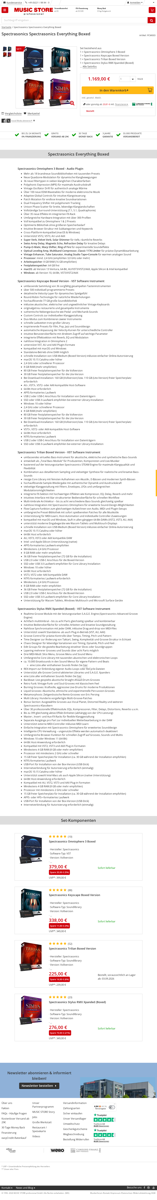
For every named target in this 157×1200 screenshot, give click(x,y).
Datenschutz (127, 1193)
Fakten (5, 1108)
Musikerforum (96, 1193)
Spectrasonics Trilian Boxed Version (72, 948)
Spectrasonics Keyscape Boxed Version (74, 895)
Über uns (7, 1103)
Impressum (116, 1193)
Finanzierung (9, 1132)
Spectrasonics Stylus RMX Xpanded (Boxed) (77, 1002)
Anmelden (135, 2)
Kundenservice (14, 2)
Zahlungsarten (71, 1108)
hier (85, 665)
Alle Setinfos (90, 66)
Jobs (34, 1117)
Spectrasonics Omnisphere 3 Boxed (72, 841)
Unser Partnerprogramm (43, 1104)
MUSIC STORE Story (43, 1112)
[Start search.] (151, 20)
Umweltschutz (71, 1123)
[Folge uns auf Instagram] (148, 1187)
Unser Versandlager (74, 1118)
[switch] (112, 1107)
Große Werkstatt (42, 1122)
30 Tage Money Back (13, 1127)
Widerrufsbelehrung (142, 1193)
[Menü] (115, 1105)
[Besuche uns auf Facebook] (144, 1187)
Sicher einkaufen (72, 1113)
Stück (140, 78)
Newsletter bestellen (37, 1086)
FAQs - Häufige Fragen (14, 1113)
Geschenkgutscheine (75, 1129)
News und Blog (24, 1187)
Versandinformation (75, 1103)
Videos (36, 1136)
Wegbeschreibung (73, 1134)
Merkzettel (34, 113)
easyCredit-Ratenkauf (14, 1138)
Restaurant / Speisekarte (39, 1129)
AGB (153, 1193)
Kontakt (6, 1187)
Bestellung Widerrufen (76, 1139)
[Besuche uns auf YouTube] (153, 1187)
